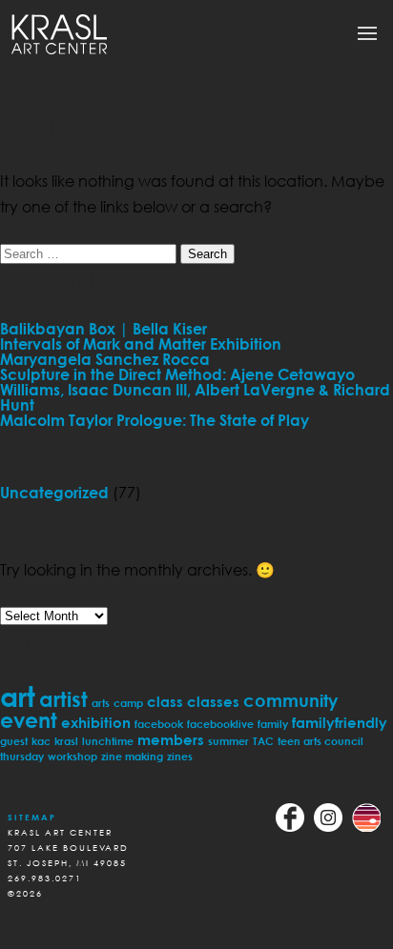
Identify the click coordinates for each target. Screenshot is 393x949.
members (170, 739)
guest (14, 741)
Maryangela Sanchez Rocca (105, 359)
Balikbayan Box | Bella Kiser (103, 328)
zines (180, 756)
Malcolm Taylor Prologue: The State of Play (154, 420)
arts (101, 703)
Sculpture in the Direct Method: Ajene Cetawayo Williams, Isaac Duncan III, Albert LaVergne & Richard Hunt (195, 389)
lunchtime (108, 741)
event (28, 720)
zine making (132, 756)
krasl (66, 741)
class (165, 701)
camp (128, 703)
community (290, 700)
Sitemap (32, 817)
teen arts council (320, 741)
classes (213, 701)
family (273, 723)
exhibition (96, 722)
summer (228, 741)
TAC (263, 741)
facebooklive (220, 723)
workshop (72, 756)
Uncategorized (54, 492)
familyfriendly (339, 722)
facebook (158, 723)
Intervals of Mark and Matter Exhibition (140, 343)
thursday (22, 756)
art (17, 696)
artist (63, 699)
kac (41, 741)
